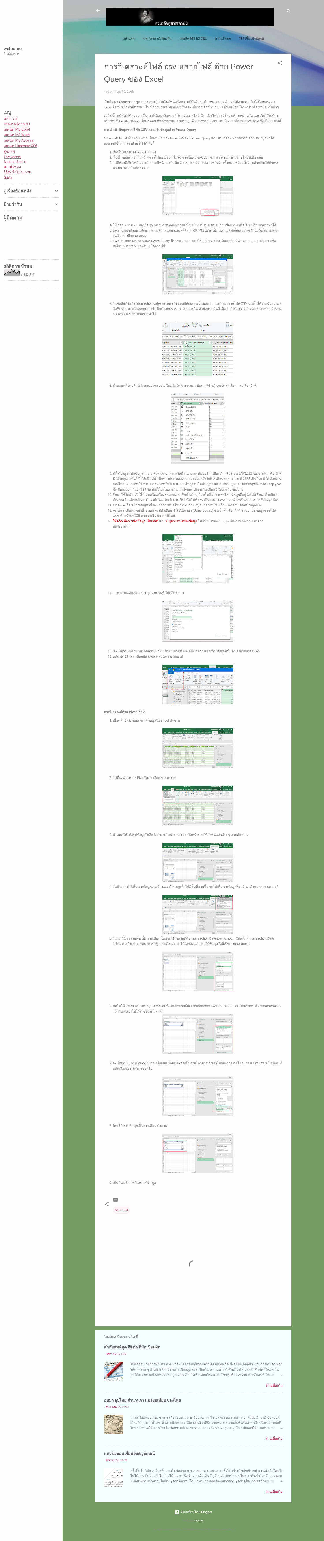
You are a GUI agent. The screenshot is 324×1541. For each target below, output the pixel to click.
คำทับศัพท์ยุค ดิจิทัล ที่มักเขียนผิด (132, 1347)
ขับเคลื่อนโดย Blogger (196, 1512)
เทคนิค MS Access (18, 140)
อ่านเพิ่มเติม (274, 1385)
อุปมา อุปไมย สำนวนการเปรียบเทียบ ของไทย (142, 1400)
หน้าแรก (129, 39)
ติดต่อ (8, 178)
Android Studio (15, 162)
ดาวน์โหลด (223, 39)
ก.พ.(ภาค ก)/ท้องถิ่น (157, 39)
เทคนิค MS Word (17, 135)
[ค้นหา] (288, 12)
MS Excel (121, 1210)
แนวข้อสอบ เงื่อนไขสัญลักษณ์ (129, 1453)
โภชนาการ (12, 157)
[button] (280, 63)
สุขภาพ (9, 151)
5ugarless (199, 1520)
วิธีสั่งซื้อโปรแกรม (251, 39)
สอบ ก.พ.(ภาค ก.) (17, 124)
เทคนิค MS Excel (193, 39)
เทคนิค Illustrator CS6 (20, 146)
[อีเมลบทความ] (115, 1201)
